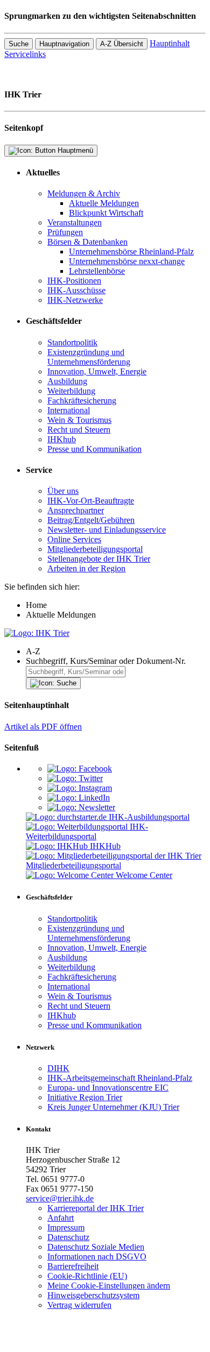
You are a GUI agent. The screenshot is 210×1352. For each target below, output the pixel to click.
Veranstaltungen (74, 222)
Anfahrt (60, 1217)
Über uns (63, 491)
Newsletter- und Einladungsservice (106, 529)
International (68, 410)
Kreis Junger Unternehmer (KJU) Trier (113, 1107)
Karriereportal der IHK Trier (95, 1208)
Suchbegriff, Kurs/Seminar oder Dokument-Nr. (106, 661)
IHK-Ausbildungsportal (149, 817)
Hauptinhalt (170, 43)
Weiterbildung (71, 390)
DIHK (58, 1068)
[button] (116, 651)
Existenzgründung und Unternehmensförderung (88, 357)
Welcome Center (144, 875)
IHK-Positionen (74, 280)
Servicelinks (25, 54)
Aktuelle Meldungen (104, 203)
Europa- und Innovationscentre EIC (108, 1087)
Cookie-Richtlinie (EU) (87, 1275)
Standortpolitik (72, 342)
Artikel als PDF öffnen (43, 726)
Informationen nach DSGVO (96, 1256)
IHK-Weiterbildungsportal (87, 831)
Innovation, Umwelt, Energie (96, 371)
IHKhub (61, 439)
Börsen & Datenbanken (87, 241)
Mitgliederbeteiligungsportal (95, 549)
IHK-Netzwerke (75, 300)
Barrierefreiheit (73, 1266)
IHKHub (105, 846)
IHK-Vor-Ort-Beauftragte (90, 500)
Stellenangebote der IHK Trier (98, 558)
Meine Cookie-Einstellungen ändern (108, 1285)
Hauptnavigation (64, 44)
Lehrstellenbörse (97, 270)
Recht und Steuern (78, 429)
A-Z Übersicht (121, 44)
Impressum (66, 1227)
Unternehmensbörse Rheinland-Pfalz (131, 251)
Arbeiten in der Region (86, 568)
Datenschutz (68, 1237)
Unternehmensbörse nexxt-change (127, 261)
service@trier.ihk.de (60, 1198)
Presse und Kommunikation (94, 449)
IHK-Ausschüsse (76, 290)
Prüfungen (65, 232)
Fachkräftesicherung (81, 400)
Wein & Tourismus (79, 419)
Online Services (74, 539)
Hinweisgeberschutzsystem (93, 1295)
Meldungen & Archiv (83, 193)
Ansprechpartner (75, 510)
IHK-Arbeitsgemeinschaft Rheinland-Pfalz (119, 1077)
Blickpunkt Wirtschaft (106, 212)
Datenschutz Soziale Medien (95, 1246)
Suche (19, 44)
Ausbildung (67, 381)
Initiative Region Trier (84, 1097)
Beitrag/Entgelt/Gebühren (91, 520)
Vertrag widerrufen (79, 1304)
